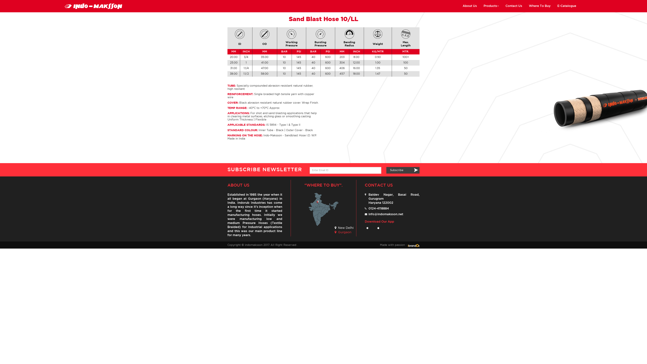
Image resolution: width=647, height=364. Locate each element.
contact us (513, 6)
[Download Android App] (368, 228)
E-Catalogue (566, 6)
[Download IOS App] (379, 228)
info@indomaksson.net (385, 214)
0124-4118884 (378, 208)
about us (470, 6)
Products (490, 6)
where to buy (540, 6)
